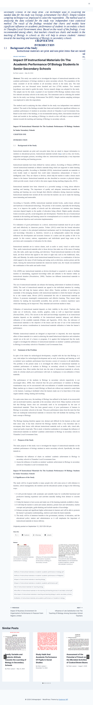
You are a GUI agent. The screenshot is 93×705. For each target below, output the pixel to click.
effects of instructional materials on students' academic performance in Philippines (38, 575)
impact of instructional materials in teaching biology (29, 579)
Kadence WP (63, 699)
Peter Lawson (19, 73)
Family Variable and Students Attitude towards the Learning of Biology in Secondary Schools (15, 659)
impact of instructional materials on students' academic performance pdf (36, 583)
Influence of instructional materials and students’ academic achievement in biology (23, 558)
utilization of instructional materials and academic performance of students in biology (39, 598)
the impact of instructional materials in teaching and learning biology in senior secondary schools (43, 594)
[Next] (87, 657)
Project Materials (19, 56)
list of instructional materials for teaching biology (28, 587)
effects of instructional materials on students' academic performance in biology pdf (39, 572)
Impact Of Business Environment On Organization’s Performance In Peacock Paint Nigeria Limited (26, 612)
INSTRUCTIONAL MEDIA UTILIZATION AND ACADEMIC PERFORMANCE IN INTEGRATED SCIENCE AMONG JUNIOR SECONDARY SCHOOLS (68, 560)
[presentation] (15, 641)
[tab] (42, 683)
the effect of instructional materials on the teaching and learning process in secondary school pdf (43, 590)
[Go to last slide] (5, 657)
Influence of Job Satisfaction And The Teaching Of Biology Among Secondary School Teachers (66, 612)
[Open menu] (89, 3)
